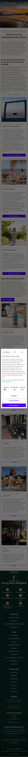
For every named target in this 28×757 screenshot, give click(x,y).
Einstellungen (14, 387)
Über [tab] (22, 352)
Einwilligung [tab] (6, 352)
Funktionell (6, 387)
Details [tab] (14, 352)
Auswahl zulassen (14, 400)
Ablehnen (14, 396)
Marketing (22, 387)
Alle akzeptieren (14, 405)
